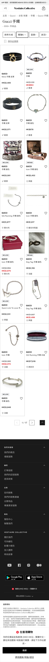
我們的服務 (8, 447)
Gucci (13, 15)
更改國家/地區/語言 (24, 657)
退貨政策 (8, 478)
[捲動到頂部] (42, 422)
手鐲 (33, 15)
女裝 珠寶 (23, 15)
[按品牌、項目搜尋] (5, 8)
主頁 (5, 15)
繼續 (24, 650)
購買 (6, 465)
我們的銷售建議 (11, 496)
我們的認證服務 (11, 474)
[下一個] (31, 422)
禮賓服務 (8, 456)
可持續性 (8, 541)
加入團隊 (8, 550)
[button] (43, 8)
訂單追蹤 (8, 470)
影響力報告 (9, 545)
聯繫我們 (8, 523)
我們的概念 (9, 452)
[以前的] (17, 422)
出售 (6, 488)
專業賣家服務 (10, 505)
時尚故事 (8, 554)
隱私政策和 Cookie (23, 596)
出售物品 (8, 501)
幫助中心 (8, 519)
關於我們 (8, 537)
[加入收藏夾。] (21, 74)
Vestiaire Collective (15, 532)
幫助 (6, 514)
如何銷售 (8, 492)
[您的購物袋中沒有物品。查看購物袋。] (43, 8)
